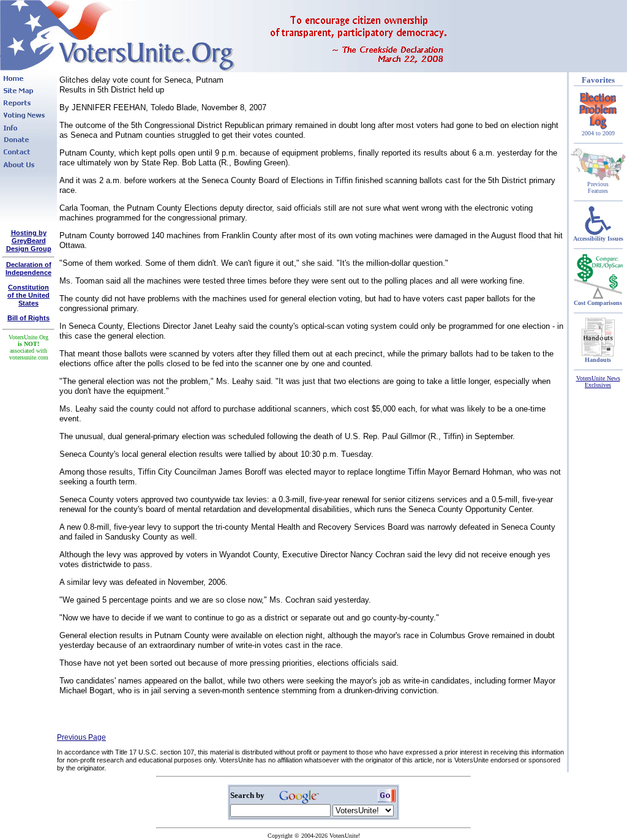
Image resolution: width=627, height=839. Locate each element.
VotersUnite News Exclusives (598, 381)
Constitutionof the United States (28, 295)
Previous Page (81, 737)
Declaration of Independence (28, 268)
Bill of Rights (28, 318)
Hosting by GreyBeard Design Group (28, 240)
